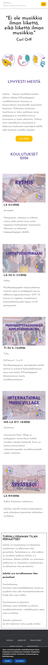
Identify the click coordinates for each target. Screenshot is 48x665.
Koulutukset (35, 640)
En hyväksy (20, 661)
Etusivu (10, 640)
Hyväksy (7, 661)
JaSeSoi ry (22, 640)
